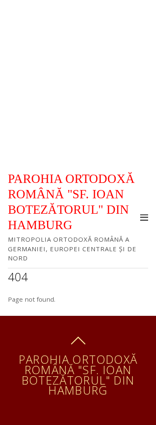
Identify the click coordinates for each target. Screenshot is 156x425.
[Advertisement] (78, 82)
